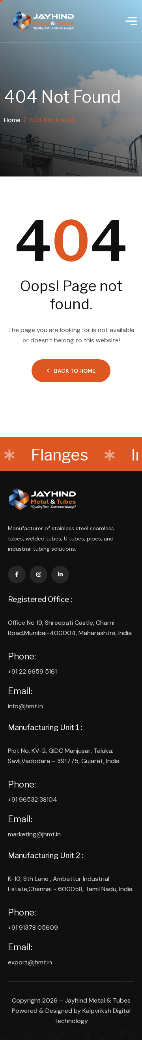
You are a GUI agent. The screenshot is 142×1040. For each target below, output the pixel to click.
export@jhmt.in (30, 962)
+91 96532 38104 (32, 799)
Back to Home (74, 370)
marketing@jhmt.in (34, 834)
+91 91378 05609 (33, 927)
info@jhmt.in (25, 706)
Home (12, 120)
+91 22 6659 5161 (32, 671)
